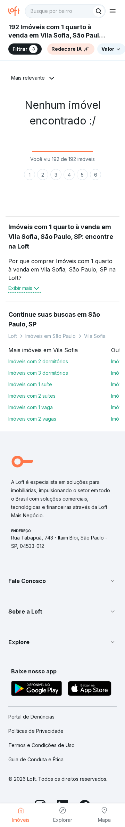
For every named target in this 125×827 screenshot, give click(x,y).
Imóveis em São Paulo (50, 336)
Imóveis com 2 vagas (32, 419)
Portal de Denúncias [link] (31, 717)
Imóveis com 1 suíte (30, 384)
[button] (62, 581)
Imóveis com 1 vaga (30, 407)
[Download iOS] (89, 689)
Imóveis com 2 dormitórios (38, 361)
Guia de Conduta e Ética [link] (36, 759)
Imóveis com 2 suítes (32, 396)
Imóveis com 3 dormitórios (38, 373)
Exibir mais (20, 288)
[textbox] (65, 11)
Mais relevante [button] (28, 78)
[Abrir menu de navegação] (112, 11)
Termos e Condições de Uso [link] (41, 745)
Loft (12, 336)
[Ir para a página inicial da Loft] (16, 11)
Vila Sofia (95, 336)
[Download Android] (36, 689)
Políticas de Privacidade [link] (36, 731)
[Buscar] (98, 11)
